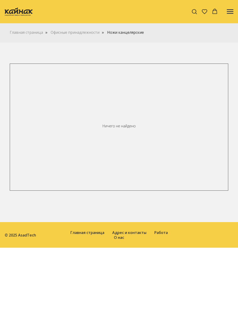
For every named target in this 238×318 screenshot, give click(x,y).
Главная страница (26, 32)
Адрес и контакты (129, 232)
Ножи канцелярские (125, 32)
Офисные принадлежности (75, 32)
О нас (119, 237)
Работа (161, 232)
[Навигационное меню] (230, 11)
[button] (194, 11)
